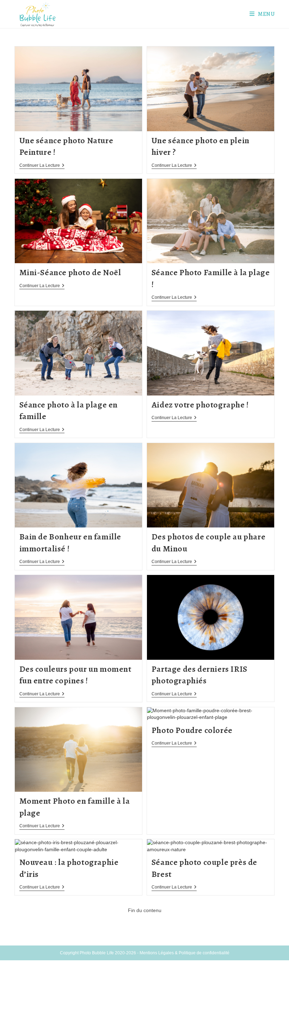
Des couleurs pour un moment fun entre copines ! (75, 675)
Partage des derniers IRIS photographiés (199, 675)
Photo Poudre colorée (192, 730)
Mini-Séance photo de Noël (70, 272)
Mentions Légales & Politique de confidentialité (184, 952)
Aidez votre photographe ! (200, 404)
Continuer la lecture (41, 166)
